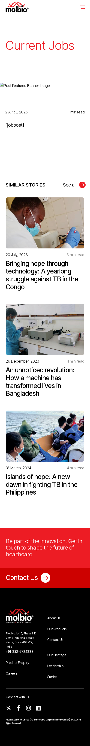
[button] (82, 7)
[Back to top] (79, 735)
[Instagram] (28, 708)
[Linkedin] (38, 708)
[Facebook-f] (18, 708)
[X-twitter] (8, 708)
